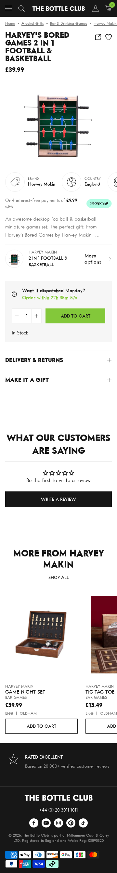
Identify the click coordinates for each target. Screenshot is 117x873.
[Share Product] (98, 37)
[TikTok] (83, 822)
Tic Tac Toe (99, 692)
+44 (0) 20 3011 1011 (58, 810)
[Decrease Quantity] (17, 316)
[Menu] (8, 8)
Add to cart (41, 726)
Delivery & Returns (34, 360)
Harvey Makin (41, 184)
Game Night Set (25, 692)
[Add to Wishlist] (108, 37)
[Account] (95, 8)
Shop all (58, 577)
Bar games (16, 697)
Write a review (58, 499)
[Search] (21, 8)
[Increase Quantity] (36, 316)
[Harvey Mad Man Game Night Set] (41, 636)
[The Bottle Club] (58, 8)
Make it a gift (27, 379)
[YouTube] (46, 822)
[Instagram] (58, 822)
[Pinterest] (70, 822)
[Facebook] (33, 822)
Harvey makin (19, 686)
